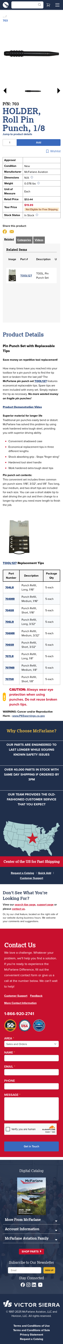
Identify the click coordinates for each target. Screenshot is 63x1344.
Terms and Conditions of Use (31, 1326)
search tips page (25, 905)
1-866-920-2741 (19, 1013)
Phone (9, 1080)
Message (12, 1094)
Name (9, 1052)
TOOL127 (26, 276)
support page (45, 905)
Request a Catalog (22, 873)
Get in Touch (31, 1146)
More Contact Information (20, 1003)
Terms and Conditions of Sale (31, 1330)
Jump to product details (17, 134)
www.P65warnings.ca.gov (28, 716)
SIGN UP (49, 1270)
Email (9, 1066)
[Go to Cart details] (48, 5)
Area (9, 1038)
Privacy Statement (31, 1335)
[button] (31, 1251)
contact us (18, 909)
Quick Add (44, 873)
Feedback (36, 996)
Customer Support (31, 878)
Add (38, 142)
